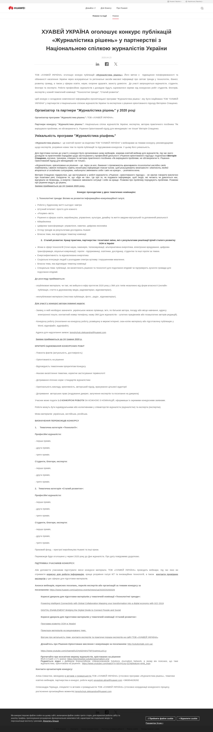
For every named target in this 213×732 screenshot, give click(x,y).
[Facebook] (107, 65)
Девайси (90, 8)
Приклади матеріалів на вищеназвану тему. (64, 630)
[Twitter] (115, 65)
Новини (115, 16)
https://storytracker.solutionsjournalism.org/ (88, 659)
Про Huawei (121, 8)
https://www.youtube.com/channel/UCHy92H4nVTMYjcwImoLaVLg (73, 651)
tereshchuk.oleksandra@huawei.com (88, 332)
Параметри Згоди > (154, 723)
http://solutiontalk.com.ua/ (140, 644)
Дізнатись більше (51, 721)
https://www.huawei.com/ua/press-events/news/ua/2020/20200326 (82, 590)
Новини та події (100, 16)
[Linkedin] (97, 65)
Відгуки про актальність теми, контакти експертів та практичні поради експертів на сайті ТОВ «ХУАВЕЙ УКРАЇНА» (99, 637)
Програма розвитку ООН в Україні (58, 623)
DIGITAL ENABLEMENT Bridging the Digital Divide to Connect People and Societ (81, 610)
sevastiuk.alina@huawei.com (108, 680)
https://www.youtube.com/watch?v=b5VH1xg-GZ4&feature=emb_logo (116, 663)
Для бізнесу (106, 8)
